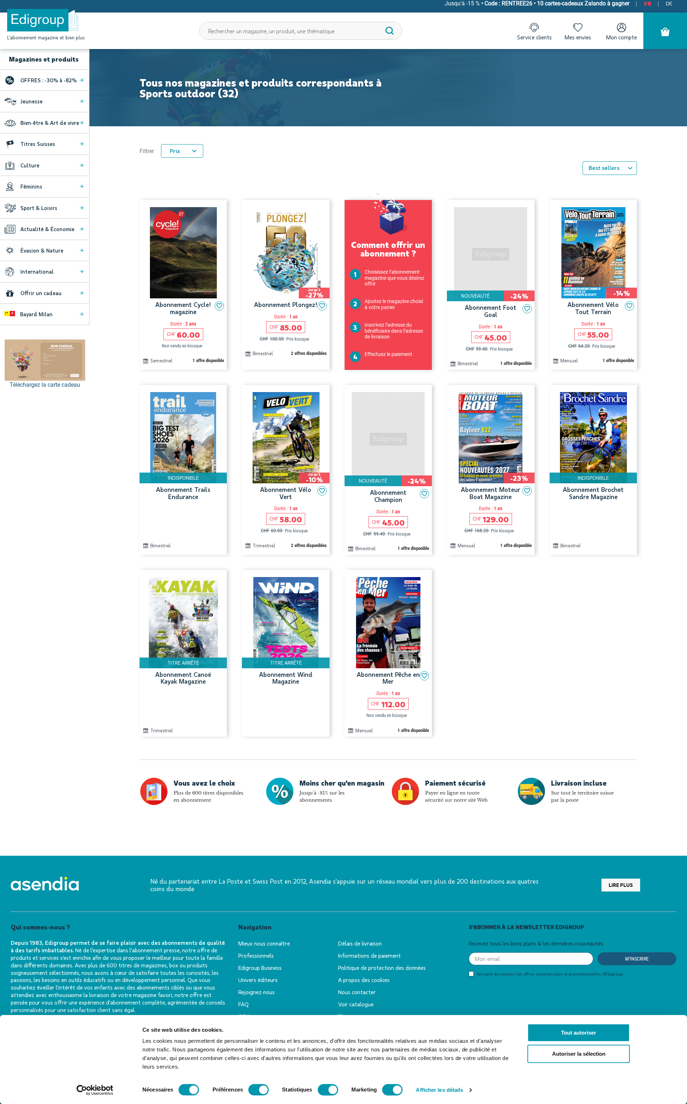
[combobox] (301, 30)
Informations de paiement (369, 955)
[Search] (389, 30)
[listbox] (610, 168)
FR (647, 3)
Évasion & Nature (41, 250)
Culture (29, 165)
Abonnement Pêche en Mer (388, 678)
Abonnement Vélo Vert (285, 493)
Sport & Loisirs (38, 208)
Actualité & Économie (47, 229)
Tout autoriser (578, 1033)
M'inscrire (637, 959)
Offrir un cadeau (41, 293)
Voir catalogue (356, 1004)
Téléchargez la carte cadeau (45, 384)
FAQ (243, 1004)
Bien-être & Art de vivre (49, 122)
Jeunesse (31, 101)
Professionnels (256, 955)
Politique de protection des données (382, 967)
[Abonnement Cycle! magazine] (183, 252)
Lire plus (621, 885)
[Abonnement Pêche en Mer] (388, 622)
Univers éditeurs (258, 979)
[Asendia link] (45, 885)
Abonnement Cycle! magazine (183, 308)
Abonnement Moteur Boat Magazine (490, 493)
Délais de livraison (360, 943)
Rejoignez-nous (256, 991)
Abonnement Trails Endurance (183, 493)
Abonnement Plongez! (285, 304)
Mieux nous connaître (264, 943)
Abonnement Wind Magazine (285, 678)
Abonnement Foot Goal (490, 311)
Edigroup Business (260, 967)
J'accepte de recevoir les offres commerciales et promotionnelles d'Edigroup (550, 973)
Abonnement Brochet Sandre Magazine (593, 493)
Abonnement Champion (388, 496)
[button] (219, 306)
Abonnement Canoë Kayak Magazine (183, 678)
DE (669, 3)
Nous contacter (357, 991)
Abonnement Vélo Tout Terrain (593, 308)
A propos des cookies (364, 979)
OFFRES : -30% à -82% (48, 80)
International (37, 271)
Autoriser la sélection (578, 1054)
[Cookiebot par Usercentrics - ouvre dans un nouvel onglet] (95, 1090)
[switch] (258, 1089)
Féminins (31, 186)
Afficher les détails (439, 1090)
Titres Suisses (37, 144)
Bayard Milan (36, 314)
